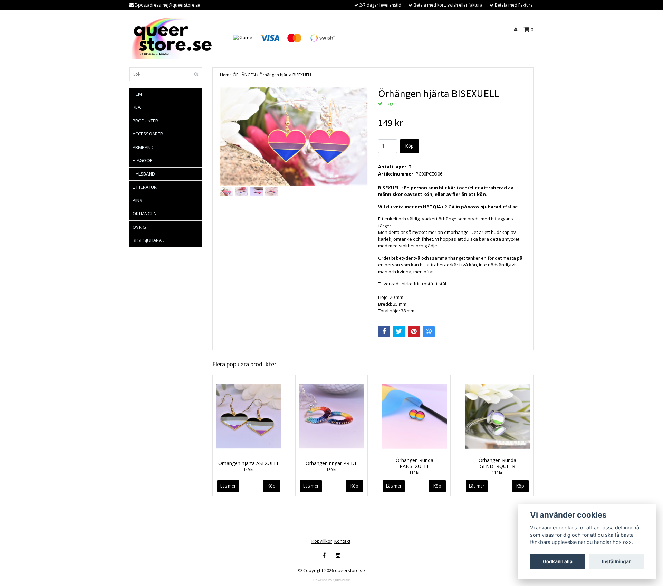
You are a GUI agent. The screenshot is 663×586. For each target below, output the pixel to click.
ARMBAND (143, 147)
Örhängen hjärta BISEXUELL (285, 75)
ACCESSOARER (148, 134)
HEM (137, 94)
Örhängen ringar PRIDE (331, 463)
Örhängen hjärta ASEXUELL (248, 463)
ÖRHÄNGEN (145, 213)
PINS (137, 200)
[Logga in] (516, 29)
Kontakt (342, 541)
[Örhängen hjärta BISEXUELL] (294, 136)
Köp (409, 146)
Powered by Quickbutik (331, 580)
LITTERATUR (145, 187)
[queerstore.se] (173, 37)
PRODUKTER (145, 120)
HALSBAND (144, 174)
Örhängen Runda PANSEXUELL (414, 463)
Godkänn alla (558, 561)
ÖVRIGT (140, 227)
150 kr (331, 469)
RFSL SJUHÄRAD (149, 240)
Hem (224, 75)
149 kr (248, 469)
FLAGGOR (143, 160)
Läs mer (228, 486)
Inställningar (616, 561)
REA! (137, 107)
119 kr (414, 472)
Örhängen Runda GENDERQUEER (497, 463)
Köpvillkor (321, 541)
